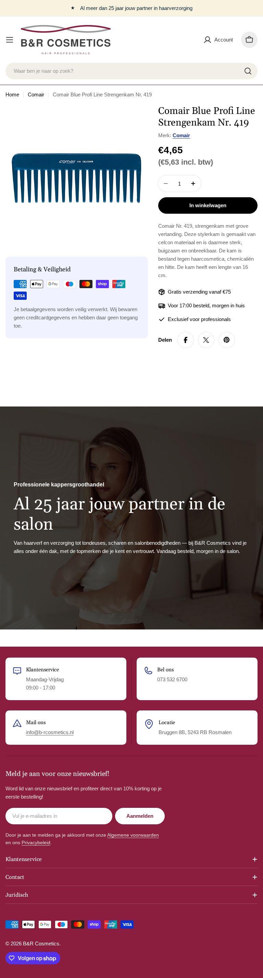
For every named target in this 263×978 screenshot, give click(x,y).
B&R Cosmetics (41, 943)
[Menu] (9, 40)
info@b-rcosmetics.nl (50, 732)
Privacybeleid (36, 842)
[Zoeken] (248, 71)
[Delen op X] (206, 340)
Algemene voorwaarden (133, 835)
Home (12, 94)
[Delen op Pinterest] (226, 340)
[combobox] (131, 71)
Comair (36, 94)
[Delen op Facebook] (185, 340)
